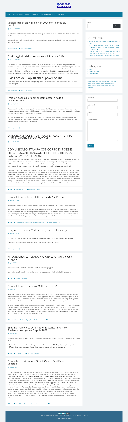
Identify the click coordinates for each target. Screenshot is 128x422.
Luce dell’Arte (20, 189)
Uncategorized (13, 48)
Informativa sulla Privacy (48, 14)
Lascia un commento (26, 48)
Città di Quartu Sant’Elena (23, 404)
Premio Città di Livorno (36, 320)
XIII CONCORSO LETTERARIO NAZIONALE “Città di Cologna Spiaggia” (40, 258)
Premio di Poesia (17, 14)
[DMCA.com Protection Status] (64, 413)
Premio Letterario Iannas (38, 404)
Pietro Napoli (25, 320)
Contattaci (61, 14)
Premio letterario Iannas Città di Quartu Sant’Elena (36, 197)
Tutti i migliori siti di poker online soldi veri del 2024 (36, 56)
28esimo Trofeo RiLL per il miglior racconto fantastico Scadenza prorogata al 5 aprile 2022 (37, 329)
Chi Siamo (35, 14)
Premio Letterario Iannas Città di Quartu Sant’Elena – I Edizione (37, 362)
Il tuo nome (91, 98)
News (27, 14)
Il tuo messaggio (92, 119)
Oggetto (90, 112)
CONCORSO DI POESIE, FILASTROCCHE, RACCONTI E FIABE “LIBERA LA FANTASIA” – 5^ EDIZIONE (40, 137)
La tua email (91, 105)
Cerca (89, 22)
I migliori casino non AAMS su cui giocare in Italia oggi (37, 230)
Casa (8, 14)
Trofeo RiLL (19, 353)
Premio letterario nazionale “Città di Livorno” (32, 286)
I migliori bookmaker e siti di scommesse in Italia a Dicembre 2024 (35, 99)
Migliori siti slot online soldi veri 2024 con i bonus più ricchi (37, 24)
